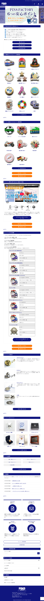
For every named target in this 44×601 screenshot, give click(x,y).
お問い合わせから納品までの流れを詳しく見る (22, 218)
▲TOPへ (5, 117)
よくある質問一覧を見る (22, 469)
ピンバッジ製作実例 (22, 541)
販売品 (9, 69)
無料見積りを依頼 (22, 176)
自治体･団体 (21, 164)
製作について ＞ (31, 462)
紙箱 (22, 432)
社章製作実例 (22, 544)
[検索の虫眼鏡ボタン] (38, 553)
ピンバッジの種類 (7, 560)
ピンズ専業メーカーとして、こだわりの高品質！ (14, 32)
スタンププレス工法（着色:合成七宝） (16, 262)
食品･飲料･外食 (21, 150)
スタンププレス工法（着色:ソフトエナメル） (17, 275)
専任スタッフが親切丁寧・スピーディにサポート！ (15, 31)
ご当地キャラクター (34, 69)
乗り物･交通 (9, 150)
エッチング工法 (12, 287)
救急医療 (8, 97)
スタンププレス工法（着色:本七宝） (16, 250)
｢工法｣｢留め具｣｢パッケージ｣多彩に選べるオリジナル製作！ (16, 35)
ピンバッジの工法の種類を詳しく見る (22, 340)
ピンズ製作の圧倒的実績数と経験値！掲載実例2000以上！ (16, 29)
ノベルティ (21, 69)
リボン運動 (21, 97)
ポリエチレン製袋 (9, 432)
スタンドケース (22, 446)
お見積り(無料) (22, 45)
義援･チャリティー (34, 97)
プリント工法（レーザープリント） (16, 312)
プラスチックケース (34, 432)
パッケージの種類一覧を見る (22, 450)
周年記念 (8, 83)
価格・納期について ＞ (12, 459)
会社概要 (5, 577)
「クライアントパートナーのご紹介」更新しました (20, 491)
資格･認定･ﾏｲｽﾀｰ (21, 83)
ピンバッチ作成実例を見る (22, 114)
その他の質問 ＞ (12, 464)
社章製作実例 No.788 (16, 480)
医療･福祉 (9, 164)
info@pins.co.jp (17, 595)
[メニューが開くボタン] (42, 4)
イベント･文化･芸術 (21, 136)
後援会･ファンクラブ (8, 111)
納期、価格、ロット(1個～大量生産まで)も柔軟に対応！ (15, 34)
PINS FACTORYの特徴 (8, 570)
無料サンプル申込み (22, 173)
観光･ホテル (34, 136)
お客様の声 (6, 568)
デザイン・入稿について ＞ (31, 459)
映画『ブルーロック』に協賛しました (18, 488)
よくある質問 (6, 565)
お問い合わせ (22, 42)
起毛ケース (9, 446)
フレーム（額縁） (35, 446)
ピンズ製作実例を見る (22, 168)
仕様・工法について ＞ (12, 462)
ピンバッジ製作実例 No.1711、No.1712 (19, 483)
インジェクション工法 (13, 324)
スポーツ (8, 136)
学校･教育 (34, 150)
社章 (34, 111)
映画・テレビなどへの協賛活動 (9, 582)
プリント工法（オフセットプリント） (16, 300)
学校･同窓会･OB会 (34, 83)
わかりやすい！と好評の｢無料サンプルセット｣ (14, 37)
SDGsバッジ (21, 111)
